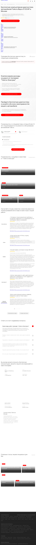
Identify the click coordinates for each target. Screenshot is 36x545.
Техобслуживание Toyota (17, 525)
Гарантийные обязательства (23, 543)
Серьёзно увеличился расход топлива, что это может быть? (15, 349)
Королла (26, 519)
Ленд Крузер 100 (22, 516)
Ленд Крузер (16, 516)
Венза (9, 519)
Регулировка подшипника (5, 532)
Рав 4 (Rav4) (29, 517)
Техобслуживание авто (5, 514)
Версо (30, 519)
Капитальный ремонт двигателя (6, 525)
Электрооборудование (5, 526)
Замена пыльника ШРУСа (15, 529)
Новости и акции (4, 537)
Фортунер (2, 516)
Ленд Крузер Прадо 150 (22, 517)
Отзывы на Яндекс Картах (21, 537)
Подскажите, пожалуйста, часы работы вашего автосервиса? (16, 340)
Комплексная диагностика (21, 528)
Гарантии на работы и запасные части (23, 538)
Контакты (14, 538)
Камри (23, 519)
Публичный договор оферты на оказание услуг (9, 543)
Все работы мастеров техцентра (6, 538)
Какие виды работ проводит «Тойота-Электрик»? (15, 326)
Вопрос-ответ (10, 537)
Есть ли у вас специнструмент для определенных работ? (15, 354)
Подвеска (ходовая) (4, 528)
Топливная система (12, 528)
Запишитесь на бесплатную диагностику (10, 20)
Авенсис (19, 519)
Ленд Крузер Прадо (4, 517)
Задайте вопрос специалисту (18, 149)
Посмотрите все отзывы (12, 313)
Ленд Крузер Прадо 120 (13, 517)
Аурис (2, 520)
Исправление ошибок (13, 526)
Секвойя (2, 519)
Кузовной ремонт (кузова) (5, 529)
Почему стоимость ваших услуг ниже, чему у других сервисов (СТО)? (16, 335)
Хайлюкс (11, 516)
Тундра (6, 519)
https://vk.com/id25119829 (4, 303)
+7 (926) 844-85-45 (32, 1)
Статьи (28, 537)
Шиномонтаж (20, 526)
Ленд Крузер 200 (29, 516)
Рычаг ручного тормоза (25, 529)
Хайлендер (7, 516)
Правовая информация (5, 542)
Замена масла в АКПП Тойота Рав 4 (17, 532)
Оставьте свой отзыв (24, 313)
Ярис (32, 519)
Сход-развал (29, 528)
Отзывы (14, 537)
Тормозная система (27, 526)
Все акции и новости (32, 157)
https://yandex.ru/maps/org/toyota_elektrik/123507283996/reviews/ (20, 245)
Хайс (16, 519)
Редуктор (31, 529)
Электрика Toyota (25, 525)
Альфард (12, 519)
